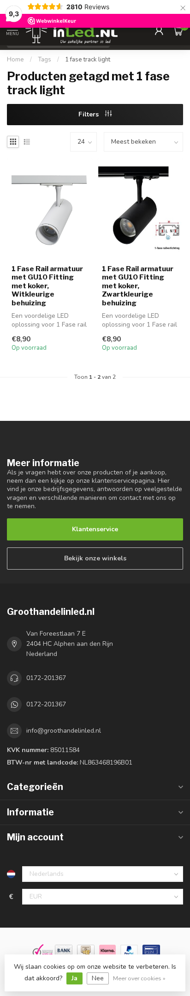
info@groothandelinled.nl (63, 730)
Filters (89, 114)
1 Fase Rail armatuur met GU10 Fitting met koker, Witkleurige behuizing (47, 286)
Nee (98, 978)
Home (15, 59)
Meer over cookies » (139, 978)
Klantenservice (95, 529)
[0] (178, 30)
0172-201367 (46, 678)
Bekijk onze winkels (95, 558)
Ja (74, 978)
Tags (44, 59)
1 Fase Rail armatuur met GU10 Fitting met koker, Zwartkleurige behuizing (137, 286)
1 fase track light (87, 59)
